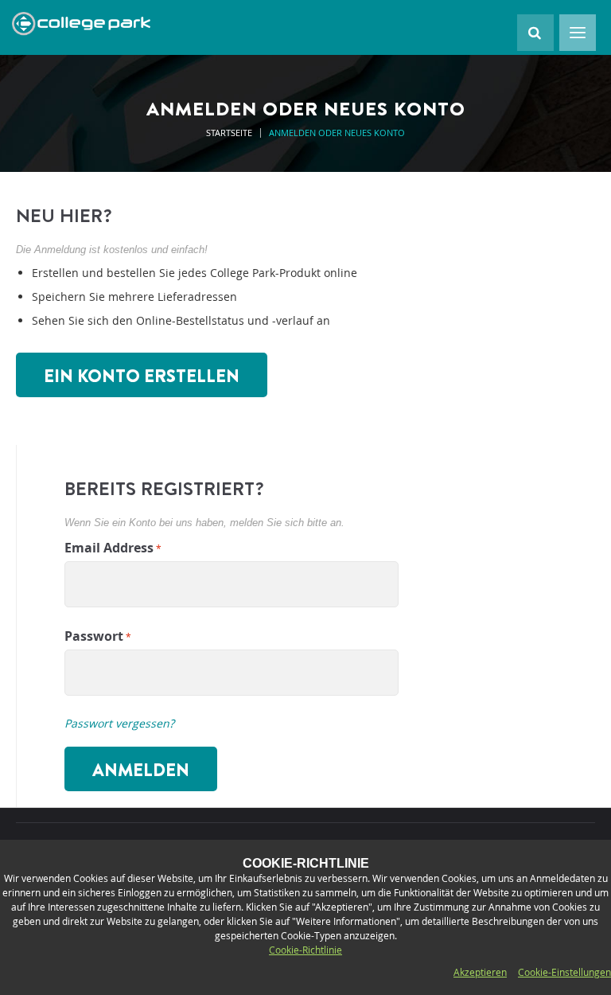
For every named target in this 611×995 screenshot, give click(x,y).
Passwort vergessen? (119, 723)
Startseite (230, 133)
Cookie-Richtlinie (305, 949)
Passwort (93, 636)
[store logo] (81, 24)
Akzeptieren (480, 972)
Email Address (109, 547)
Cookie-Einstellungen (564, 972)
